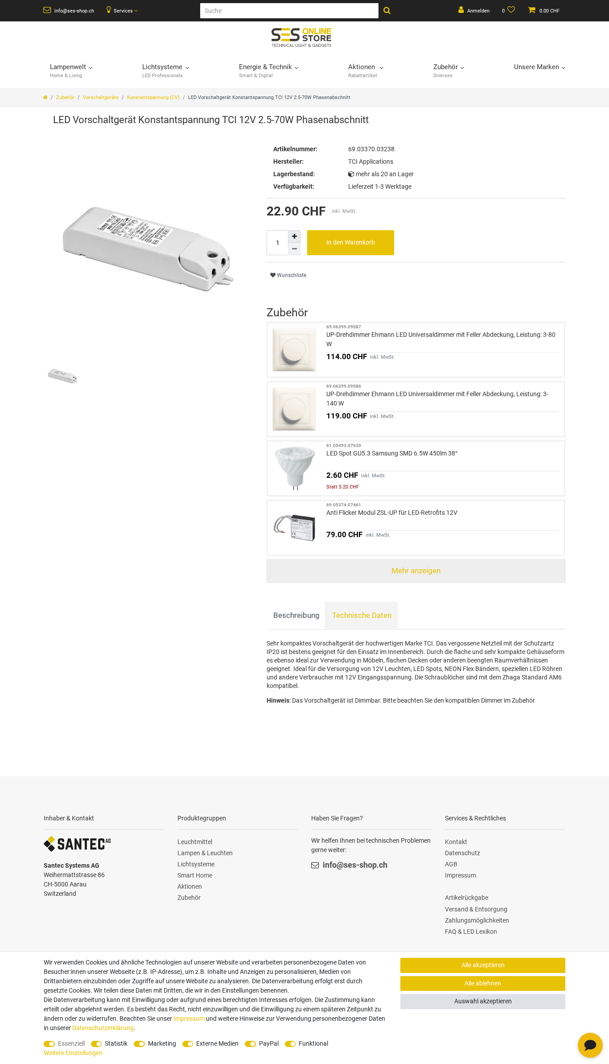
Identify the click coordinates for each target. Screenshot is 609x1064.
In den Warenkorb (350, 242)
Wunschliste (291, 275)
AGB (451, 864)
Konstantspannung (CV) (153, 97)
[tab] (296, 615)
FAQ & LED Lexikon (471, 931)
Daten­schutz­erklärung (103, 1027)
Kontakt (456, 841)
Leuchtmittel (194, 841)
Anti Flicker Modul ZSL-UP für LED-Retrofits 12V (391, 512)
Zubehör (65, 97)
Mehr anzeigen (415, 570)
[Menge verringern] (294, 249)
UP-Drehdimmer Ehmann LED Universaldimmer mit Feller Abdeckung (441, 339)
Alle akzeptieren (483, 965)
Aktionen (189, 886)
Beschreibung (296, 615)
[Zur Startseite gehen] (45, 97)
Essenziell (71, 1043)
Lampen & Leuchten (205, 853)
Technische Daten (361, 615)
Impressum (460, 875)
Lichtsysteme (195, 864)
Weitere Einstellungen (73, 1052)
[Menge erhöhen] (294, 236)
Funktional (313, 1043)
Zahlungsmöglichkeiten (477, 920)
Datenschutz (462, 853)
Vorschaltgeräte (101, 97)
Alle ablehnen (483, 983)
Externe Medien (217, 1043)
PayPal (269, 1043)
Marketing (162, 1043)
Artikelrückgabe (466, 897)
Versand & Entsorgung (476, 909)
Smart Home (194, 875)
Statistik (116, 1043)
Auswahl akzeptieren (483, 1001)
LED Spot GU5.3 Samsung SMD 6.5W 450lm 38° (391, 453)
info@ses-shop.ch (73, 11)
